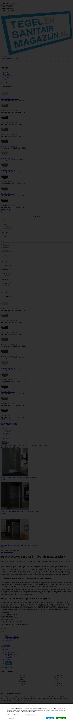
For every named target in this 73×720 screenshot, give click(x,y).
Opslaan (50, 718)
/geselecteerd (11, 718)
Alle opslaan (61, 718)
